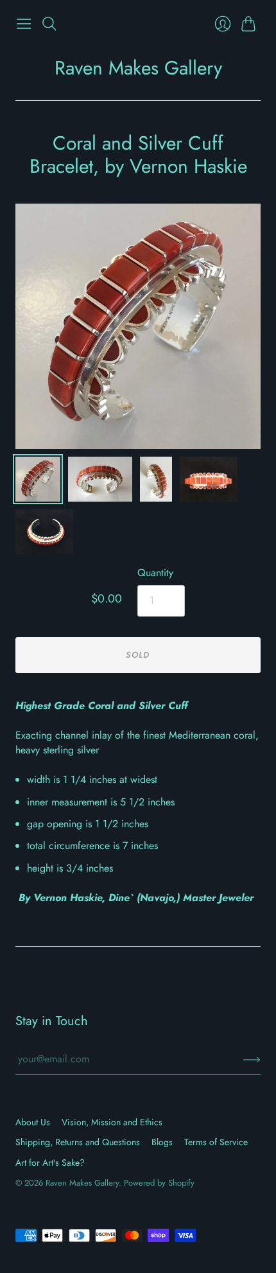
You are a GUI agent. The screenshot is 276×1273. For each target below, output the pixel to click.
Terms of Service (216, 1142)
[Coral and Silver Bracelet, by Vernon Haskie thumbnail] (100, 479)
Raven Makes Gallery (138, 68)
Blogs (162, 1142)
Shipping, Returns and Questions (77, 1142)
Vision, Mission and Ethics (112, 1122)
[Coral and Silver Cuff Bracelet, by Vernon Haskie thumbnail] (37, 479)
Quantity (155, 573)
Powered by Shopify (159, 1183)
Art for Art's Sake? (50, 1162)
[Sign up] (252, 1059)
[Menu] (23, 23)
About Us (32, 1122)
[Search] (49, 24)
